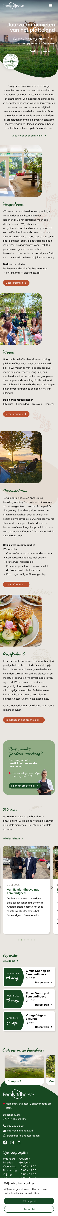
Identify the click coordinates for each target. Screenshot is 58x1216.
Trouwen (37, 403)
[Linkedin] (18, 1142)
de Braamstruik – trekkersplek (23, 570)
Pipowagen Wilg (15, 574)
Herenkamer (13, 272)
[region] (29, 1197)
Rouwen (49, 403)
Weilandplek (10, 549)
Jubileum (8, 403)
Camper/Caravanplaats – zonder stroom (29, 553)
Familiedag (22, 403)
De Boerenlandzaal (14, 268)
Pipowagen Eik (40, 566)
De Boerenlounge (37, 268)
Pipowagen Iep (37, 574)
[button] (52, 887)
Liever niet (29, 1209)
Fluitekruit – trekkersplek (20, 561)
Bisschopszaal (32, 272)
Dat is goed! (29, 1201)
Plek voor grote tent (17, 566)
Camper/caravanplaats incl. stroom (26, 557)
